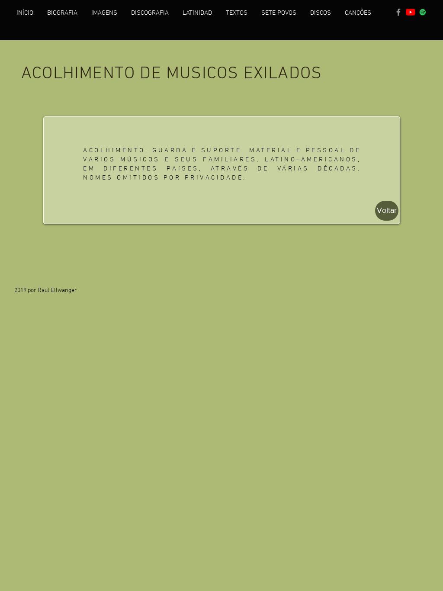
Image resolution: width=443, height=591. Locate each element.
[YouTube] (410, 12)
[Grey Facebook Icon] (398, 12)
